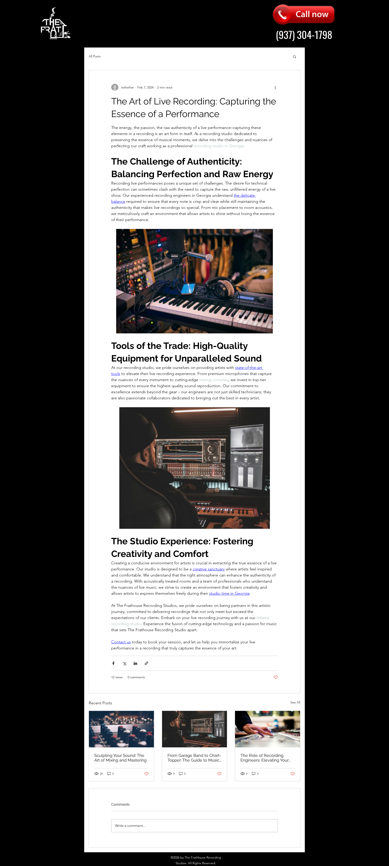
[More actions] (275, 87)
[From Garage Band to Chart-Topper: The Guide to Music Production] (194, 729)
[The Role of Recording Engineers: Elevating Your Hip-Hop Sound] (267, 729)
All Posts (95, 56)
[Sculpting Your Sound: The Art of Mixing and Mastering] (121, 729)
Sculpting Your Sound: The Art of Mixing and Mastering (120, 757)
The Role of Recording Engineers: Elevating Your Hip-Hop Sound (264, 757)
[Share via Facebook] (113, 663)
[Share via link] (146, 663)
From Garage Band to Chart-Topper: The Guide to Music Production (194, 757)
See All (295, 702)
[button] (294, 56)
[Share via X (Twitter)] (124, 663)
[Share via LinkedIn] (135, 663)
